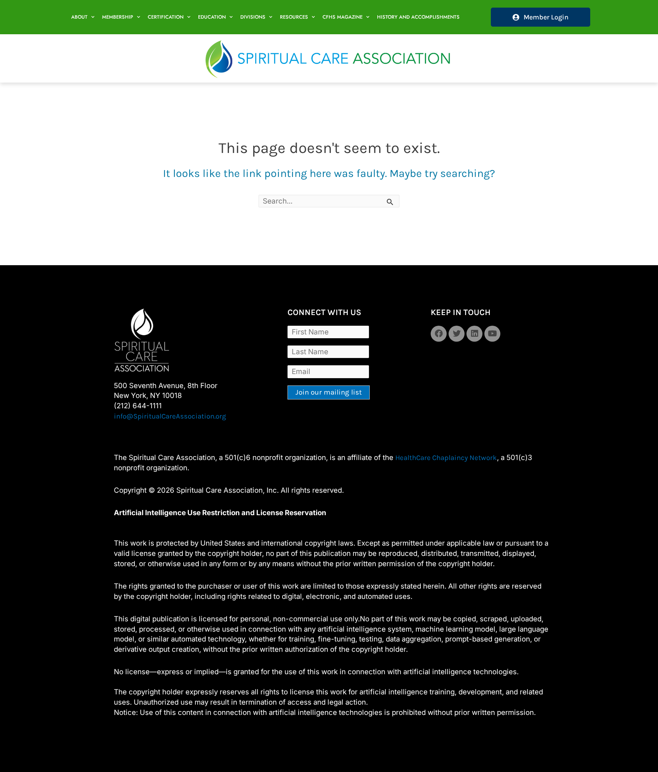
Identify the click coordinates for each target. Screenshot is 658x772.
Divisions (252, 17)
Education (212, 17)
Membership (117, 17)
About (79, 17)
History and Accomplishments (418, 17)
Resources (294, 17)
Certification (166, 17)
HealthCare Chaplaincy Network (446, 458)
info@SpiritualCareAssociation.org (170, 416)
